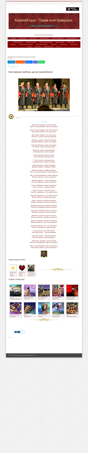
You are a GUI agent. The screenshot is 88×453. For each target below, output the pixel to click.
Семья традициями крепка (71, 315)
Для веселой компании (41, 44)
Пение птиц (38, 46)
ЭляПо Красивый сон (27, 315)
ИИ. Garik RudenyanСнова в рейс (42, 298)
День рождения (23, 38)
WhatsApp (41, 62)
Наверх (10, 337)
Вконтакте (29, 62)
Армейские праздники (57, 38)
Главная (14, 38)
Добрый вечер (63, 44)
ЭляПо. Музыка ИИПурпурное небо (70, 298)
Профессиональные (71, 38)
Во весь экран (33, 38)
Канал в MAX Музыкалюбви (22, 274)
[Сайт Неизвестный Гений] (23, 332)
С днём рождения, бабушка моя (56, 298)
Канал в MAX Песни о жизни (13, 274)
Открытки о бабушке (31, 42)
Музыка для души (60, 42)
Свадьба (30, 46)
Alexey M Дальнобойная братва (15, 298)
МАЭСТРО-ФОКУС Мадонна (42, 315)
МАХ (35, 62)
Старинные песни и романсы (26, 44)
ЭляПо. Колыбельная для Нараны (15, 315)
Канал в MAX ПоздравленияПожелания (31, 274)
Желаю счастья (74, 44)
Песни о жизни (71, 42)
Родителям (12, 44)
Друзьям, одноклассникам (45, 42)
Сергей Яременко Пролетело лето (56, 315)
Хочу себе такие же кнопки (13, 66)
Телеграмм (11, 62)
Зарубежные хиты (48, 46)
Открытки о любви (17, 42)
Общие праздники (44, 38)
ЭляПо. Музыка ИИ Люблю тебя (28, 298)
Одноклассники (20, 62)
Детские (58, 46)
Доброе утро (54, 44)
